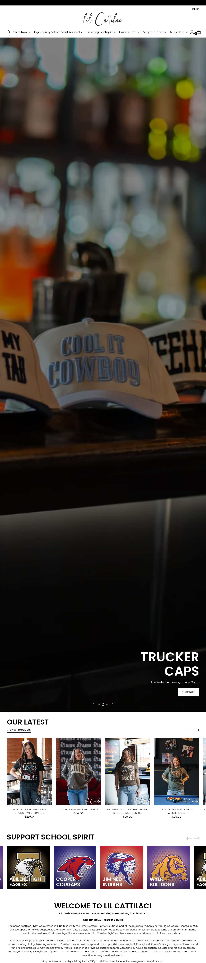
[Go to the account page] (190, 32)
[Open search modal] (8, 32)
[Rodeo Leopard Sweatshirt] (78, 771)
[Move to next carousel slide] (112, 704)
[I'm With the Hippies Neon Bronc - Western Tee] (29, 771)
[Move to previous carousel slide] (93, 704)
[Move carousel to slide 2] (103, 704)
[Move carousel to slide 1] (99, 704)
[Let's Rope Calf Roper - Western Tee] (176, 771)
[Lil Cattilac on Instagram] (197, 9)
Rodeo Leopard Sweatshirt (78, 809)
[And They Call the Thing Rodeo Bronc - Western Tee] (127, 771)
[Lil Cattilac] (103, 19)
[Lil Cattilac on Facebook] (193, 9)
